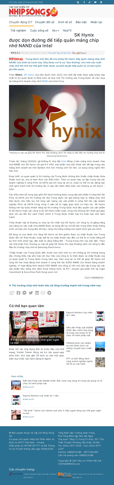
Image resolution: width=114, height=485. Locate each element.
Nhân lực (96, 22)
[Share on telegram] (49, 293)
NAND (44, 81)
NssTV (67, 30)
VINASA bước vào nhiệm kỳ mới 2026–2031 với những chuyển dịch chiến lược (79, 347)
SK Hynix (29, 74)
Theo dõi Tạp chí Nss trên (59, 53)
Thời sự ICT (29, 387)
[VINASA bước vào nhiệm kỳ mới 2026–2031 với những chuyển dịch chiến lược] (100, 346)
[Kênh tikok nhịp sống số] (89, 2)
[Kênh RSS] (101, 2)
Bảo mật (81, 22)
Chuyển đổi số (44, 22)
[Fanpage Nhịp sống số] (84, 2)
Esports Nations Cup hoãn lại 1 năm (41, 395)
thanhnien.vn (97, 278)
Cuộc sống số (39, 30)
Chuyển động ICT (21, 22)
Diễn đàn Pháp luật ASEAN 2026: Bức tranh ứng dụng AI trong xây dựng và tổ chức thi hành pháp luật (79, 331)
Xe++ (55, 30)
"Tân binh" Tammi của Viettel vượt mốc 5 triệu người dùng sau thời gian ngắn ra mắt (35, 339)
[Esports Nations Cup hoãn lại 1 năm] (100, 316)
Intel (63, 161)
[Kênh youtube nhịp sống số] (95, 2)
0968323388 (86, 455)
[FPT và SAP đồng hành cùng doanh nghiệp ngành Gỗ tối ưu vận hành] (100, 362)
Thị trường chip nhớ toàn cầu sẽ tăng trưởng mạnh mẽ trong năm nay (56, 285)
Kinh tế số (65, 22)
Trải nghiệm (18, 30)
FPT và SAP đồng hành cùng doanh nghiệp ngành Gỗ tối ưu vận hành (79, 361)
